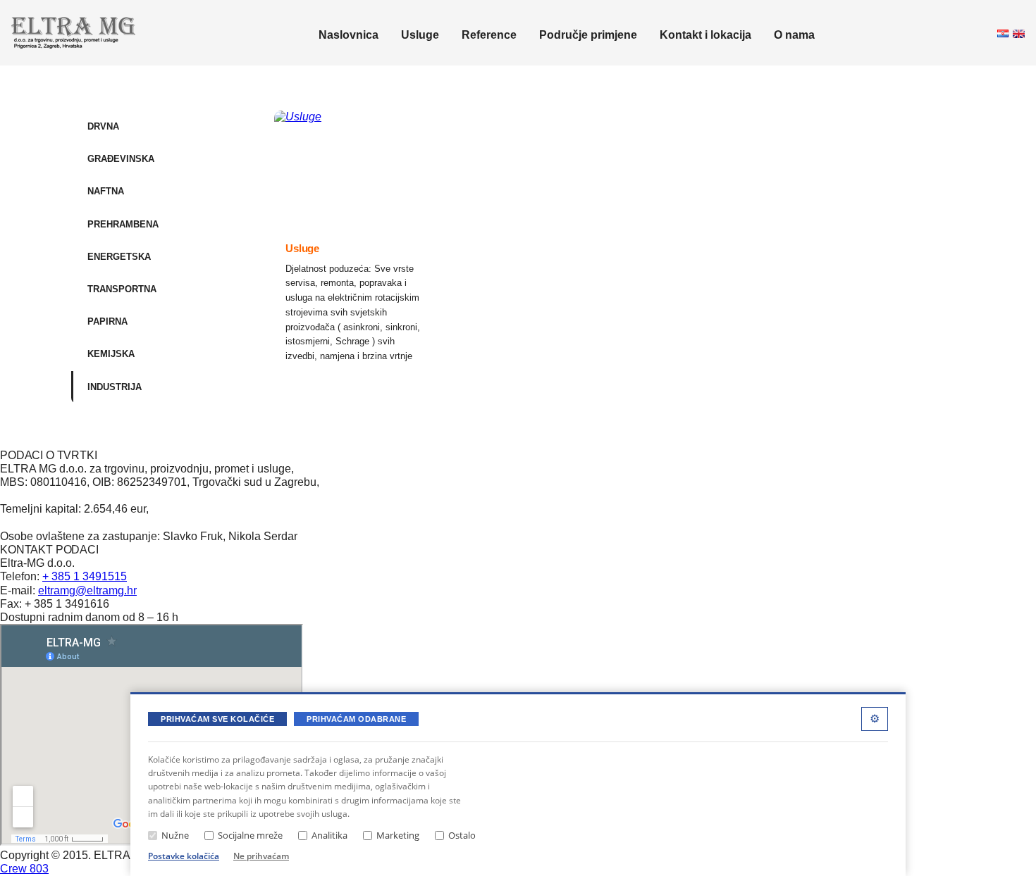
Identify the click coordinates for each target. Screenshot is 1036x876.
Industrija (114, 387)
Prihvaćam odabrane (356, 719)
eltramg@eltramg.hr (87, 590)
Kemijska (111, 354)
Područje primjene (588, 35)
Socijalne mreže (250, 835)
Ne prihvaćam (261, 856)
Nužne (175, 835)
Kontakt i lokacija (705, 35)
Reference (489, 35)
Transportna (121, 289)
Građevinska (120, 159)
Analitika (329, 835)
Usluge (420, 35)
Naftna (105, 191)
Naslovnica (348, 35)
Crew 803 (24, 869)
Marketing (397, 835)
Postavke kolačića (183, 856)
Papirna (107, 321)
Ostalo (462, 835)
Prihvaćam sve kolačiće (217, 719)
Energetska (119, 256)
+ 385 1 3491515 (84, 576)
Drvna (103, 126)
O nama (794, 35)
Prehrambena (123, 224)
